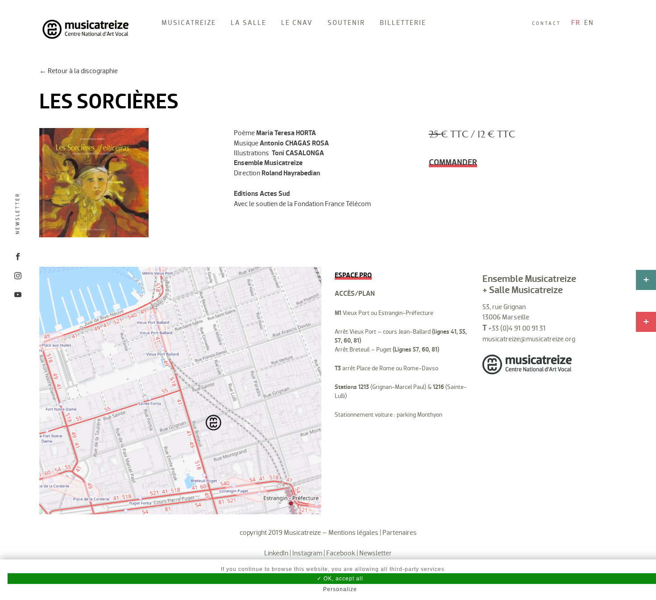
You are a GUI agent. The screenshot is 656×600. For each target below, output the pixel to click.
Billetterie (403, 22)
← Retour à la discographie (78, 70)
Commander (453, 162)
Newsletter (18, 213)
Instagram (307, 553)
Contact (546, 23)
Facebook (340, 553)
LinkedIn (276, 553)
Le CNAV (297, 22)
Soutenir (346, 22)
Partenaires (399, 532)
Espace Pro (353, 275)
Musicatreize (189, 22)
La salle (248, 22)
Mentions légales (353, 532)
